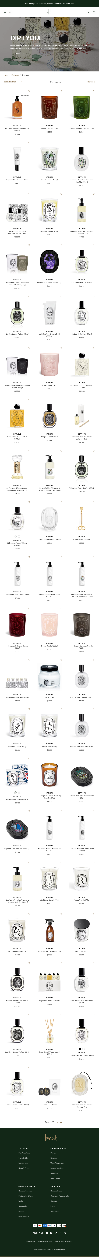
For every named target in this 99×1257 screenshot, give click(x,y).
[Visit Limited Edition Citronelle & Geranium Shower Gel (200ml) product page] (49, 450)
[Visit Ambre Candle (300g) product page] (49, 91)
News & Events (24, 1168)
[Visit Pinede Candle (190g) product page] (49, 142)
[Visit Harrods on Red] (60, 1233)
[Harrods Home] (49, 12)
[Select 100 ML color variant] (19, 536)
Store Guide (23, 1158)
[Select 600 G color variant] (19, 792)
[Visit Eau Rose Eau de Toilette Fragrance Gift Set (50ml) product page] (17, 193)
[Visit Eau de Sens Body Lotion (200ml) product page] (17, 557)
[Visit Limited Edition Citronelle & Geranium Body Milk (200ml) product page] (82, 557)
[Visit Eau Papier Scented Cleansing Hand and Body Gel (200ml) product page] (17, 862)
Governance (55, 1211)
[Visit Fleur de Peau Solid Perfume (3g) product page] (49, 245)
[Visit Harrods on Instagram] (51, 1233)
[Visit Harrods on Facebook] (47, 1233)
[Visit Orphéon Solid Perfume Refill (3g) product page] (17, 811)
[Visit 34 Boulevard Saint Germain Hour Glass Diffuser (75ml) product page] (17, 450)
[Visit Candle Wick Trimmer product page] (82, 502)
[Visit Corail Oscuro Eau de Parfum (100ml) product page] (82, 348)
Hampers (54, 1173)
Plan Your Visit (24, 1152)
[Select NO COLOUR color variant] (15, 536)
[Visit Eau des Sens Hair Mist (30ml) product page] (82, 709)
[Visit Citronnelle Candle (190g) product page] (49, 193)
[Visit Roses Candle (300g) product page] (49, 608)
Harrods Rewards (25, 1190)
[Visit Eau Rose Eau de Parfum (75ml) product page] (17, 1014)
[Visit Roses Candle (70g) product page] (82, 862)
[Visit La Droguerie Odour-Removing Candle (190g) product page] (49, 758)
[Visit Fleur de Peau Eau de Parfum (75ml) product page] (17, 963)
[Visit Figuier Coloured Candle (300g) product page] (82, 91)
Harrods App (55, 1178)
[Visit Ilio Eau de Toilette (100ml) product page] (82, 296)
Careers (53, 1201)
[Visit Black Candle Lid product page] (82, 914)
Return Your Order (57, 1168)
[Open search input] (10, 12)
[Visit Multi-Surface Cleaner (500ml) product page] (49, 914)
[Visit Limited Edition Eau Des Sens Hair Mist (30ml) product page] (82, 142)
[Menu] (4, 12)
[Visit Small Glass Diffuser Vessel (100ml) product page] (49, 1014)
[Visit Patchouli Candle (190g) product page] (17, 709)
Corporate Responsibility (59, 1195)
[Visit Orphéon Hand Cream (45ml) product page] (17, 142)
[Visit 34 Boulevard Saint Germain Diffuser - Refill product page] (82, 399)
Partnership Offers (25, 1195)
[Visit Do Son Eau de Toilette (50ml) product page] (17, 1067)
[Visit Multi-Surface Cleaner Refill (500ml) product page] (49, 296)
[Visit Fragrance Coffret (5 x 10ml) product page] (49, 963)
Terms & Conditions (45, 1241)
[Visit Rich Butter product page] (49, 660)
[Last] (72, 1122)
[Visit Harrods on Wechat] (65, 1233)
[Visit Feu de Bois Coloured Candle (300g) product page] (82, 608)
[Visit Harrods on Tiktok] (56, 1233)
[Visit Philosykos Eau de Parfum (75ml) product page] (82, 450)
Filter (90, 81)
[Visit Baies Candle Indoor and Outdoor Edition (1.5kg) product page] (17, 348)
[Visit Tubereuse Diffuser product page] (49, 1067)
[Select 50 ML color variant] (83, 1049)
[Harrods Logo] (49, 1137)
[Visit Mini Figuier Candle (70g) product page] (49, 862)
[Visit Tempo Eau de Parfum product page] (49, 399)
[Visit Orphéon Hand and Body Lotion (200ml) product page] (82, 811)
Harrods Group (56, 1190)
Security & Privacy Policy (64, 1241)
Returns (53, 1158)
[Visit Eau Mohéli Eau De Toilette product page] (82, 245)
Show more (17, 53)
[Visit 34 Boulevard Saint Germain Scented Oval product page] (82, 1067)
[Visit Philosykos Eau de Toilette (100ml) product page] (17, 502)
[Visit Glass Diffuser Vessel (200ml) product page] (49, 502)
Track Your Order (57, 1163)
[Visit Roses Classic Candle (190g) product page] (17, 758)
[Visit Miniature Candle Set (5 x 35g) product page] (17, 660)
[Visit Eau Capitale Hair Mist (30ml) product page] (82, 660)
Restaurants (23, 1163)
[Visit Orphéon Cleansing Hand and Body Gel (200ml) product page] (82, 193)
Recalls (21, 1211)
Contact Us (22, 1206)
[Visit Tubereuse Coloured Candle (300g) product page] (17, 608)
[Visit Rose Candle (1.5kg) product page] (49, 348)
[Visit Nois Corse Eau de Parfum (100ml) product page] (17, 399)
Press (52, 1206)
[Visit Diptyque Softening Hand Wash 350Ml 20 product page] (17, 91)
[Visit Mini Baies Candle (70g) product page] (17, 914)
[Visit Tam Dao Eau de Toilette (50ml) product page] (82, 1014)
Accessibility (31, 1241)
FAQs (20, 1201)
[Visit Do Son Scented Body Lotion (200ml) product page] (49, 557)
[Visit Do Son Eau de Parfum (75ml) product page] (17, 296)
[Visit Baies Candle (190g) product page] (49, 709)
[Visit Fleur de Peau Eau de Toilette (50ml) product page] (82, 963)
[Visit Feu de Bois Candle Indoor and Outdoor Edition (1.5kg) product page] (17, 245)
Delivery (53, 1152)
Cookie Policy (23, 1216)
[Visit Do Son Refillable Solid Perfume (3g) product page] (82, 758)
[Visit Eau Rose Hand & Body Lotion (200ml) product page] (49, 811)
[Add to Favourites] (29, 91)
